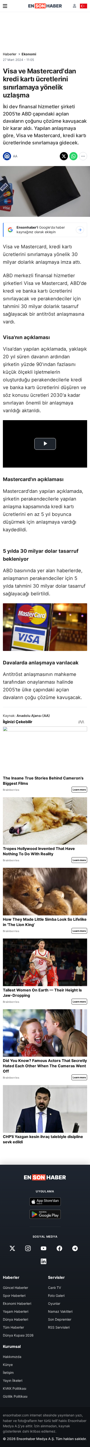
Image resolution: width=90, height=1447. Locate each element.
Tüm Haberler (13, 1327)
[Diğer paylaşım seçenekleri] (83, 156)
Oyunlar (54, 1303)
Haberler (9, 54)
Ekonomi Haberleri (17, 1303)
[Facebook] (59, 1248)
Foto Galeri (56, 1295)
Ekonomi (29, 54)
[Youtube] (43, 1248)
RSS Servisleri (59, 1327)
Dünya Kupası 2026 (18, 1335)
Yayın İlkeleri (12, 1380)
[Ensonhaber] (45, 5)
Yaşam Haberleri (15, 1311)
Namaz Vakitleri (60, 1311)
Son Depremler (59, 1319)
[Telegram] (74, 1248)
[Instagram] (28, 1248)
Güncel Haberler (15, 1288)
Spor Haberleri (14, 1295)
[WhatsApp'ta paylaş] (73, 156)
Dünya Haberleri (15, 1319)
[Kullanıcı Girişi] (74, 6)
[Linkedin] (43, 1261)
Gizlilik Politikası (15, 1396)
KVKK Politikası (14, 1388)
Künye (8, 1365)
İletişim (8, 1372)
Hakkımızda (12, 1357)
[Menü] (5, 6)
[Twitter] (12, 1248)
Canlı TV (54, 1288)
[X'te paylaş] (64, 156)
